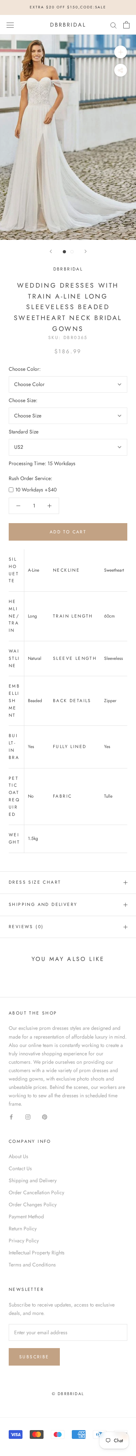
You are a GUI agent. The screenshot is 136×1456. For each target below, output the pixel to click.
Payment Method (26, 1216)
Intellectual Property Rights (37, 1252)
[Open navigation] (10, 25)
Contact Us (20, 1168)
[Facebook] (11, 1116)
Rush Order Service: (30, 478)
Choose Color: (25, 369)
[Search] (113, 25)
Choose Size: (23, 400)
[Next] (86, 251)
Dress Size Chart (35, 882)
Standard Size (23, 431)
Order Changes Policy (33, 1204)
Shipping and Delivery (43, 904)
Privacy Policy (24, 1240)
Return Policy (23, 1228)
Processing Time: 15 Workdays (42, 463)
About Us (18, 1156)
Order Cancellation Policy (36, 1192)
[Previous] (51, 251)
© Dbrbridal (68, 1394)
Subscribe (34, 1357)
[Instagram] (27, 1116)
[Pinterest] (44, 1116)
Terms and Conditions (32, 1264)
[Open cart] (126, 24)
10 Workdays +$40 (36, 489)
